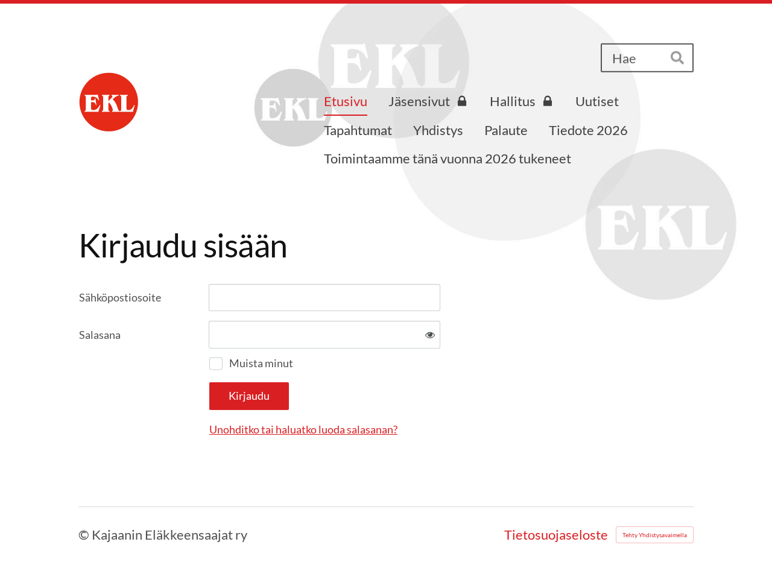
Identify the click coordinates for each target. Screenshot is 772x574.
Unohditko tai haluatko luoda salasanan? (303, 429)
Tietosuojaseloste (556, 534)
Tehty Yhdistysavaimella (654, 534)
